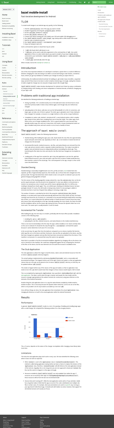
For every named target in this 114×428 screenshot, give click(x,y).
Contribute (6, 424)
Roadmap (6, 422)
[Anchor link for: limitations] (32, 353)
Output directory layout (8, 139)
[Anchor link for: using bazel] (13, 61)
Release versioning (7, 28)
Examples (5, 165)
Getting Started (40, 2)
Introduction (101, 12)
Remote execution (7, 75)
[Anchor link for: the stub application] (41, 249)
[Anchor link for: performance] (34, 303)
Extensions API (6, 168)
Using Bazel (51, 2)
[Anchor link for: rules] (7, 82)
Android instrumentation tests (9, 99)
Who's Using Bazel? (8, 420)
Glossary (4, 124)
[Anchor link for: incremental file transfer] (45, 210)
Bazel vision (5, 21)
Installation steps (6, 40)
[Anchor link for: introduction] (37, 67)
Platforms (5, 142)
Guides (4, 68)
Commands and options (8, 122)
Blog (80, 2)
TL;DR (99, 10)
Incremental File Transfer (105, 26)
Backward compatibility (8, 26)
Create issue (102, 7)
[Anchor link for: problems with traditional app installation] (70, 95)
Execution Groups (7, 144)
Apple (3, 108)
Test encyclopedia (7, 129)
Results (100, 31)
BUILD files (5, 134)
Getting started (6, 23)
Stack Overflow (26, 420)
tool (65, 171)
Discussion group (45, 426)
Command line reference (9, 132)
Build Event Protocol (7, 137)
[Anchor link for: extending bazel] (8, 154)
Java (3, 51)
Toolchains (5, 147)
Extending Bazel (61, 2)
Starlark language (7, 173)
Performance (102, 34)
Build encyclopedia (7, 86)
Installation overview (7, 37)
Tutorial (5, 91)
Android (4, 54)
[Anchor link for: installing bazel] (16, 33)
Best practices (6, 73)
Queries (4, 70)
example (39, 62)
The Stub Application (104, 29)
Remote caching (6, 77)
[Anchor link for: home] (8, 15)
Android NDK (6, 103)
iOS (3, 56)
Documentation (26, 424)
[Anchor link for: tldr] (29, 21)
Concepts (4, 65)
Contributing (72, 2)
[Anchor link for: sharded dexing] (36, 167)
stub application (25, 275)
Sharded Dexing (103, 24)
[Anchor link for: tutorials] (11, 45)
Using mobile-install (9, 96)
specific (68, 385)
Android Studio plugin (9, 105)
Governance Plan (8, 426)
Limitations (102, 36)
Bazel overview (6, 18)
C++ (3, 49)
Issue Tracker (25, 422)
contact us (47, 62)
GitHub (111, 2)
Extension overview (7, 158)
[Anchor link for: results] (31, 297)
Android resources (8, 94)
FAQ (3, 170)
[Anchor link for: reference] (12, 118)
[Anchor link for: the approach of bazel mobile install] (68, 130)
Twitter (42, 420)
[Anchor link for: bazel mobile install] (49, 12)
